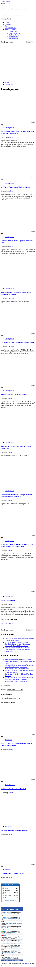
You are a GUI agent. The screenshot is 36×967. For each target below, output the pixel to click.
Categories (4, 698)
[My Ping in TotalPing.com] (5, 881)
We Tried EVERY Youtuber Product (16, 642)
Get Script (6, 960)
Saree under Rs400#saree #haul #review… (9, 952)
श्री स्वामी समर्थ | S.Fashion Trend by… (10, 958)
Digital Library (13, 31)
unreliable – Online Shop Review (10, 913)
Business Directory (11, 29)
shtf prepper (8, 674)
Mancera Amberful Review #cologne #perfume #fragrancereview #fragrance (16, 495)
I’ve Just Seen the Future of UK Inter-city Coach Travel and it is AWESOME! (17, 132)
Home (7, 22)
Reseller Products (14, 38)
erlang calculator (10, 665)
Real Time (11, 960)
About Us (8, 24)
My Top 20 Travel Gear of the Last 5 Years (15, 187)
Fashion (7, 869)
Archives (3, 689)
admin (11, 137)
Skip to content (5, 1)
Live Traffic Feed (12, 909)
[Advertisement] (18, 62)
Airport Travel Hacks (8, 600)
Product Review (10, 785)
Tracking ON (13, 900)
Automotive (8, 740)
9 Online (7, 900)
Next (11, 623)
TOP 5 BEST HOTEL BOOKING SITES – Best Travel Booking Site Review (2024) (17, 545)
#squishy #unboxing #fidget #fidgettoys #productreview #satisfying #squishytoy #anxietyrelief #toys (17, 649)
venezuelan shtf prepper (12, 660)
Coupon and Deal (10, 28)
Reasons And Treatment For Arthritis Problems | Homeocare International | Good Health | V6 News (19, 666)
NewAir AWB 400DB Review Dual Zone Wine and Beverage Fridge (20, 661)
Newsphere (25, 963)
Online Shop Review (14, 9)
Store (6, 26)
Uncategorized (9, 128)
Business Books (14, 35)
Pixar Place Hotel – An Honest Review (14, 394)
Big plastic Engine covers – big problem (17, 644)
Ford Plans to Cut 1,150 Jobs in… (14, 923)
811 (9, 623)
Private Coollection (15, 33)
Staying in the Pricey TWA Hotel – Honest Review (17, 342)
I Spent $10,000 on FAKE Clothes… (16, 646)
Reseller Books (13, 37)
